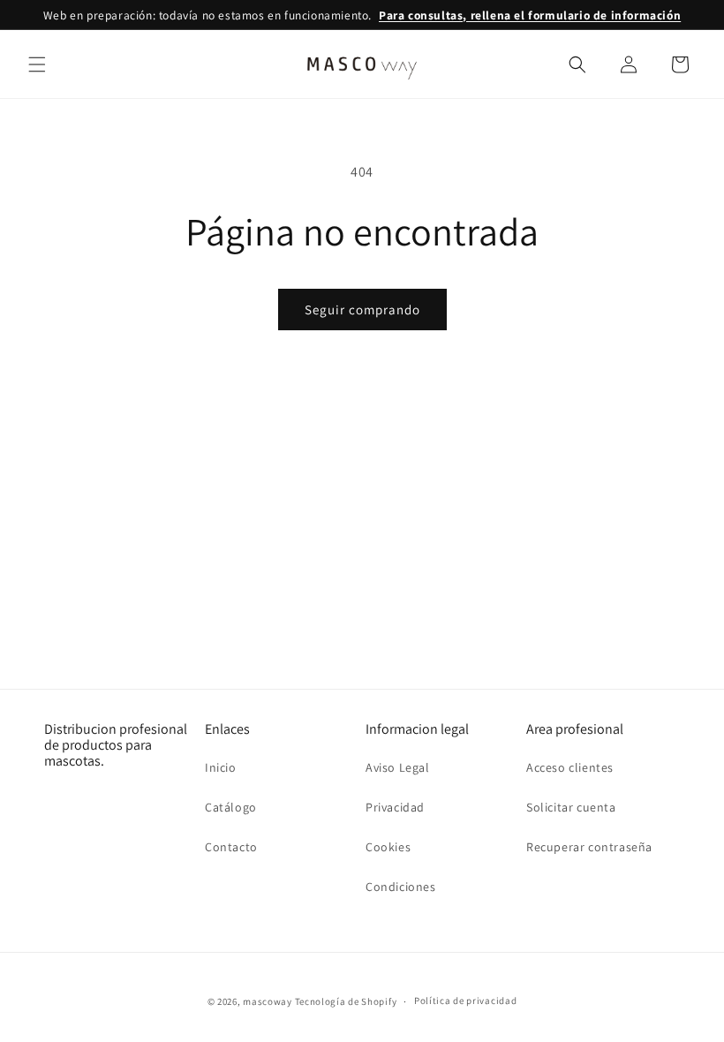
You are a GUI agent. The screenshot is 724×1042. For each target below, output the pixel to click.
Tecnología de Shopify (346, 1001)
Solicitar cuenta (571, 807)
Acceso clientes (570, 767)
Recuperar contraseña (589, 847)
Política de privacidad (465, 1000)
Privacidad (395, 807)
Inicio (221, 767)
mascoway (267, 1001)
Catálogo (231, 807)
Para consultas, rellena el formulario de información (530, 15)
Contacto (231, 847)
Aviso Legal (398, 767)
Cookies (388, 847)
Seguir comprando (362, 309)
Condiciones (401, 887)
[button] (37, 64)
